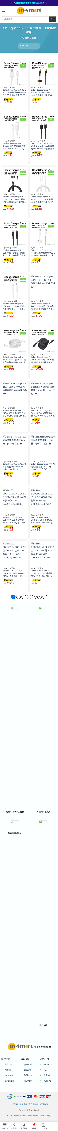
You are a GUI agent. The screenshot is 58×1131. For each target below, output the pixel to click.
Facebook (9, 1075)
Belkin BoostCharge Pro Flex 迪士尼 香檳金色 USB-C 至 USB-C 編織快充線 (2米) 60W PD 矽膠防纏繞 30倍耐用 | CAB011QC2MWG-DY (43, 253)
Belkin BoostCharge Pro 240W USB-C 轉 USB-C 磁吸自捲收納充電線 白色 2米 (14, 413)
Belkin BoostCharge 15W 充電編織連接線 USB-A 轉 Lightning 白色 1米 (14, 466)
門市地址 (8, 1070)
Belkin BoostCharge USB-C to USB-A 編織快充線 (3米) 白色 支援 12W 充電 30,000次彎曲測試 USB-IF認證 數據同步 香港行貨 (15, 93)
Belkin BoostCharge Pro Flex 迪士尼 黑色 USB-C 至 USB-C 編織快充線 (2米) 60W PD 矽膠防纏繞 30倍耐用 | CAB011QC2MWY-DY (43, 93)
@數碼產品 (17, 28)
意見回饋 (28, 1081)
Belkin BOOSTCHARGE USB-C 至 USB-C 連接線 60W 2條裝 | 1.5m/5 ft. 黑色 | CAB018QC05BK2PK (42, 520)
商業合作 (47, 1075)
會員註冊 (28, 1070)
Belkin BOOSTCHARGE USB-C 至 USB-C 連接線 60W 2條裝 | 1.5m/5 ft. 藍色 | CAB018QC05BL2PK (42, 573)
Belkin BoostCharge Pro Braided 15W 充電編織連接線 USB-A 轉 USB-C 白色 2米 (14, 146)
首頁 (4, 28)
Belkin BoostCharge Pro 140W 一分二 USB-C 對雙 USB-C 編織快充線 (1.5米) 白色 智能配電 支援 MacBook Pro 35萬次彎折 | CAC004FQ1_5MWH (42, 199)
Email (45, 1070)
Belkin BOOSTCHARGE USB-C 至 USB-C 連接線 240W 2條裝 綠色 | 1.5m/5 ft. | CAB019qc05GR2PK (14, 520)
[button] (3, 10)
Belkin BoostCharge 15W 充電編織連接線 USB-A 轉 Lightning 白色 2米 (43, 466)
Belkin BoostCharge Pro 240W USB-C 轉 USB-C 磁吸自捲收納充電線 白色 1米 (14, 359)
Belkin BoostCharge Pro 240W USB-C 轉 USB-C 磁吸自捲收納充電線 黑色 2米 (42, 359)
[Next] (44, 597)
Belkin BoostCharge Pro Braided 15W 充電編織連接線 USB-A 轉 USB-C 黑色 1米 (42, 413)
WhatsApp (48, 1064)
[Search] (52, 19)
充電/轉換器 (34, 28)
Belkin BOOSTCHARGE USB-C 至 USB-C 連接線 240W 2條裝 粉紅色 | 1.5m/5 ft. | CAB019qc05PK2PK (15, 573)
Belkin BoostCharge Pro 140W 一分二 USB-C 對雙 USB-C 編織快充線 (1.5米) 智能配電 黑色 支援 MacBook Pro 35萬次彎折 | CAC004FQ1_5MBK (14, 199)
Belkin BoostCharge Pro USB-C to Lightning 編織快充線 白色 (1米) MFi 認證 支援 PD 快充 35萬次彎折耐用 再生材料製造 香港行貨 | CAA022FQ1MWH (14, 306)
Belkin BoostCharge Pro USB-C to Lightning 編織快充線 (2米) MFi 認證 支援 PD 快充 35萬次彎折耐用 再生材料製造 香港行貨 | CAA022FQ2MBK (43, 146)
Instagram (9, 1081)
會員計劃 (28, 1064)
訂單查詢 (28, 1075)
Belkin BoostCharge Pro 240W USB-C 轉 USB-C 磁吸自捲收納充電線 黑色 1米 (42, 306)
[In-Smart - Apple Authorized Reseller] (29, 10)
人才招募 (47, 1081)
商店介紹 (8, 1064)
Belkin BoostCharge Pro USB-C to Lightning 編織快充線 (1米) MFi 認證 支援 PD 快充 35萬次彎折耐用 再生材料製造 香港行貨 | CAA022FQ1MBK (15, 253)
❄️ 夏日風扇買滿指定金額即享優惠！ (29, 3)
